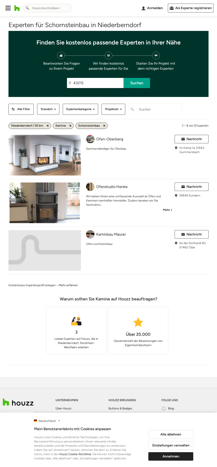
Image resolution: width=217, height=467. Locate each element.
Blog (171, 408)
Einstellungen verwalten (170, 445)
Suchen (136, 83)
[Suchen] (27, 8)
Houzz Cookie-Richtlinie (75, 454)
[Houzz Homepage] (17, 8)
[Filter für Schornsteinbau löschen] (104, 126)
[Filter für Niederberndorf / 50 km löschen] (48, 126)
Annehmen (171, 456)
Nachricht (194, 139)
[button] (8, 8)
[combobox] (47, 8)
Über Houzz (63, 408)
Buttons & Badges (120, 408)
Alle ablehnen (170, 434)
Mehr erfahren (68, 285)
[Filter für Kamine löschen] (70, 126)
